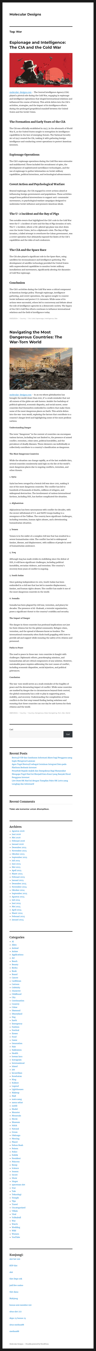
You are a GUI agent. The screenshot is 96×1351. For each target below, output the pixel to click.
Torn (59, 713)
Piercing (15, 1138)
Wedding (16, 1227)
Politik (15, 1155)
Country (23, 318)
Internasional (18, 1063)
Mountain (16, 1115)
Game (14, 1040)
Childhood (16, 994)
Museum (16, 1122)
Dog (14, 1017)
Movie (15, 1119)
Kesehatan (17, 1076)
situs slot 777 (15, 1311)
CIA (29, 318)
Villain (15, 1211)
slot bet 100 (14, 1259)
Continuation (18, 1000)
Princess (16, 1161)
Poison (15, 1148)
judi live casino (16, 1285)
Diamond (16, 1010)
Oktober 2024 (18, 890)
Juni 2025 (16, 864)
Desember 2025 (19, 847)
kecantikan (17, 1073)
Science (15, 1168)
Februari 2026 (18, 841)
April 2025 (16, 870)
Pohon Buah (17, 1145)
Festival (15, 1030)
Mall (14, 1096)
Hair (14, 1046)
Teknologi (16, 1194)
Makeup (15, 1092)
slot (11, 1272)
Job (13, 1069)
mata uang (17, 1099)
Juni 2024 (16, 903)
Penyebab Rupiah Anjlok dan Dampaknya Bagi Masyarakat (39, 771)
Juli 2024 (16, 900)
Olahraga (16, 1135)
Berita (14, 968)
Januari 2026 (18, 844)
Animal (15, 948)
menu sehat (17, 1102)
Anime (15, 951)
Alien (14, 945)
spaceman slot (18, 1184)
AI (13, 941)
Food (14, 1037)
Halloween (17, 1050)
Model (15, 1109)
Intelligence (49, 318)
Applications (17, 954)
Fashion (15, 1027)
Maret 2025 (17, 874)
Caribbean (16, 981)
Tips (14, 1201)
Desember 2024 (19, 883)
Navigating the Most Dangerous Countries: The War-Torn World (35, 337)
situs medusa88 (16, 1325)
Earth (14, 1020)
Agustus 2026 (18, 831)
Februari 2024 (18, 916)
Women (15, 1234)
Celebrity (16, 987)
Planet (15, 1142)
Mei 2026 (16, 837)
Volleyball (16, 1217)
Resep (14, 1165)
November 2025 (19, 851)
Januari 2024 (18, 920)
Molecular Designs (25, 14)
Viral (14, 1214)
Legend (15, 1086)
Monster (16, 1112)
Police (14, 1152)
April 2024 (16, 910)
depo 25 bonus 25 (17, 1318)
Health (15, 1053)
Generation (17, 1043)
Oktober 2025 (18, 854)
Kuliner (15, 1083)
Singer (15, 1181)
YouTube (16, 1237)
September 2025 (19, 857)
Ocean (15, 1132)
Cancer (15, 977)
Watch (15, 1224)
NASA (14, 1125)
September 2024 (19, 893)
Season (15, 1171)
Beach (14, 961)
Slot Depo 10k (15, 1279)
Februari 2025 (18, 877)
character (16, 991)
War (55, 318)
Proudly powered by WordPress (37, 1344)
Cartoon (15, 984)
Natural (15, 1129)
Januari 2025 (18, 880)
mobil (14, 1106)
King (14, 1079)
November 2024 (19, 887)
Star (14, 1188)
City (13, 997)
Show (14, 1178)
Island (15, 1066)
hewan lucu (17, 1056)
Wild (14, 1230)
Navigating (52, 713)
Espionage (40, 318)
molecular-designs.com (20, 92)
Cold (33, 318)
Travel (15, 1204)
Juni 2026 (16, 834)
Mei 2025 (16, 867)
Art (13, 958)
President (16, 1158)
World (68, 713)
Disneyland (17, 1014)
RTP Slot (13, 1265)
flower (15, 1033)
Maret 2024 (17, 913)
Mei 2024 (16, 906)
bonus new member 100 (20, 1305)
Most (46, 713)
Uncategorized (18, 1207)
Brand (14, 974)
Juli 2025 (16, 860)
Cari (11, 729)
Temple (15, 1198)
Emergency (17, 1023)
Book (14, 971)
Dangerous (39, 713)
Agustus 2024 (18, 897)
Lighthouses (17, 1089)
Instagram (17, 1060)
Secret (15, 1175)
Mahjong (13, 1298)
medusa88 (14, 1331)
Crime (14, 1007)
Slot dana (13, 1292)
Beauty (15, 964)
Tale (14, 1191)
